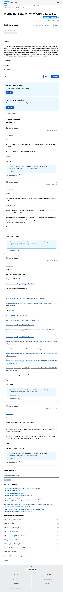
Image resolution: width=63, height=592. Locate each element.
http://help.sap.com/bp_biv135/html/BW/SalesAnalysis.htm (23, 320)
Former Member (13, 25)
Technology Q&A (36, 5)
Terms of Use (47, 574)
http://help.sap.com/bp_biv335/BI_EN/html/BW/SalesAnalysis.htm (25, 298)
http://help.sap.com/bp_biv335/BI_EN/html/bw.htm (20, 284)
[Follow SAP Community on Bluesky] (30, 569)
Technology (28, 5)
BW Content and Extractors (11, 33)
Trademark (16, 583)
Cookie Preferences (15, 588)
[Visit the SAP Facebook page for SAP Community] (27, 569)
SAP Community (7, 5)
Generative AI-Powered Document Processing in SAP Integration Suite (24, 509)
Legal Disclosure (47, 579)
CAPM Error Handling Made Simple (14, 493)
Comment (55, 76)
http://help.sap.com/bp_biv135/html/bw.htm (18, 315)
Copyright (15, 579)
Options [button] (58, 17)
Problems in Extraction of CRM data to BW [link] (14, 7)
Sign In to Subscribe (50, 17)
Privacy (16, 574)
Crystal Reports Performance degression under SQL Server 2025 (22, 488)
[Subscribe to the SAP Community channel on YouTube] (33, 569)
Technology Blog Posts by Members (15, 495)
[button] (52, 25)
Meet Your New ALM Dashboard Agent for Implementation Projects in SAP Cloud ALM (28, 504)
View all (6, 560)
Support (47, 583)
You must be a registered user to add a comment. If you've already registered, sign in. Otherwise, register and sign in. (29, 167)
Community (13, 2)
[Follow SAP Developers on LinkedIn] (36, 569)
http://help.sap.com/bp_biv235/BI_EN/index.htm (20, 325)
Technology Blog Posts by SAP (14, 506)
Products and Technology (18, 5)
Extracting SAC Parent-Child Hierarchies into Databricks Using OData (23, 499)
